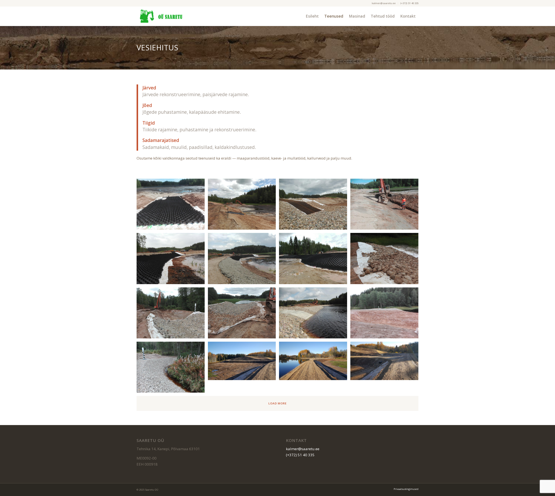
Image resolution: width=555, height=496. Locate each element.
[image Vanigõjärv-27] (314, 314)
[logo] (161, 16)
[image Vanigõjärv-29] (172, 369)
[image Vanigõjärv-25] (172, 314)
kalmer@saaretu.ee (384, 3)
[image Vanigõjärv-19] (314, 206)
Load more (277, 403)
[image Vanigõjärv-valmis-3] (386, 362)
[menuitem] (384, 3)
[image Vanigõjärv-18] (243, 206)
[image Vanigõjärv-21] (172, 260)
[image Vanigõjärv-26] (243, 314)
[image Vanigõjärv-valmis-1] (243, 362)
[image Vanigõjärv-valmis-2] (314, 362)
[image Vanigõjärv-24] (386, 260)
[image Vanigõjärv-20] (386, 206)
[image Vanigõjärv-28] (386, 314)
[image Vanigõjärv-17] (172, 206)
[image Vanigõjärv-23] (314, 260)
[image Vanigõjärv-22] (243, 260)
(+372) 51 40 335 (409, 3)
